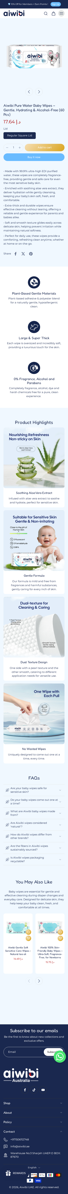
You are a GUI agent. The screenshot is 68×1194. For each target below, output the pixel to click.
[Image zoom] (34, 52)
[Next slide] (39, 92)
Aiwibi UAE (27, 1187)
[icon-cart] (53, 13)
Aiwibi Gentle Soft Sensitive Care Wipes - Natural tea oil (18, 950)
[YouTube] (43, 1090)
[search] (46, 13)
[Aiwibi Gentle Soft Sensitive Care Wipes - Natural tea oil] (18, 927)
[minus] (7, 147)
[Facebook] (25, 1090)
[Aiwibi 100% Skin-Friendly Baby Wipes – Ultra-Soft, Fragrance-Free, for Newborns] (50, 927)
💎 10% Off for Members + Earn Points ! (27, 4)
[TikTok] (34, 1090)
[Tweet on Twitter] (23, 254)
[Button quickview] (28, 932)
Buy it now (34, 157)
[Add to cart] (28, 938)
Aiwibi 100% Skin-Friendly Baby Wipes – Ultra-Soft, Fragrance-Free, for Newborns (50, 952)
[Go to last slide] (29, 92)
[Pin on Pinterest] (31, 254)
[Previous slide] (29, 981)
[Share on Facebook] (15, 254)
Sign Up (55, 4)
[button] (45, 147)
